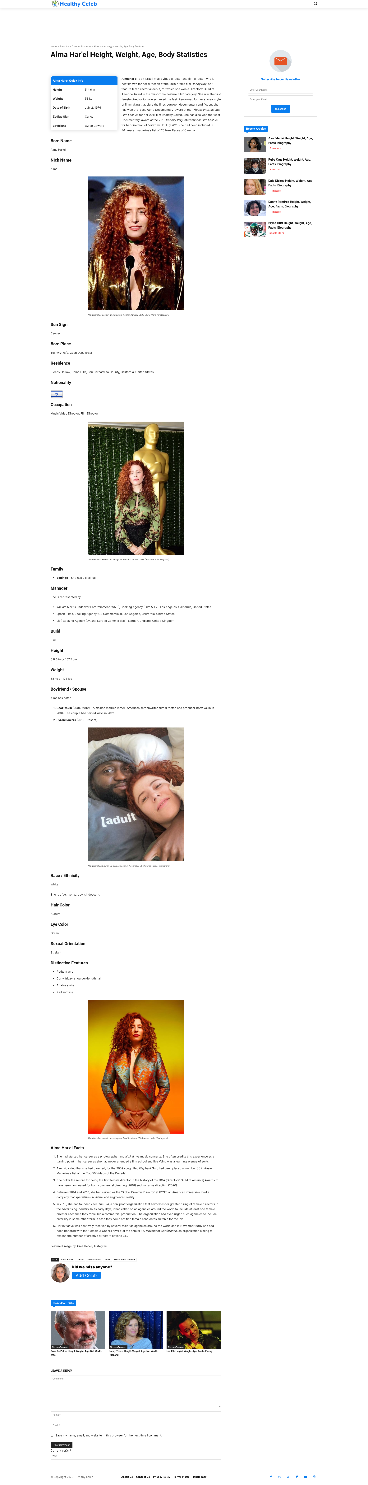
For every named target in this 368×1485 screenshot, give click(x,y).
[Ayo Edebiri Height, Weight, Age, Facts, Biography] (255, 144)
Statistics (64, 46)
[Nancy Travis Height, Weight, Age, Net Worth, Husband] (136, 1330)
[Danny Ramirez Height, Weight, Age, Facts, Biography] (255, 208)
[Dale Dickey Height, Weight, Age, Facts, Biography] (255, 187)
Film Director (94, 1259)
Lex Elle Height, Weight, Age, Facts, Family (190, 1351)
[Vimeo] (296, 1477)
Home (54, 46)
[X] (288, 1477)
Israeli (107, 1259)
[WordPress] (314, 1477)
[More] (181, 66)
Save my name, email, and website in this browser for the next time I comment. (108, 1435)
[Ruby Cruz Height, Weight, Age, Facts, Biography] (255, 166)
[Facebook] (271, 1477)
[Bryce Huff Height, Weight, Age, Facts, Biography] (255, 229)
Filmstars (275, 148)
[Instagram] (279, 1477)
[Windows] (305, 1477)
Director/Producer (81, 46)
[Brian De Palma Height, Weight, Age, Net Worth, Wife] (78, 1330)
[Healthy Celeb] (74, 3)
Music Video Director (124, 1259)
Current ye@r (61, 1450)
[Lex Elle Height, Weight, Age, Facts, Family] (194, 1330)
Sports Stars (276, 233)
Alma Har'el (67, 1259)
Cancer (80, 1259)
